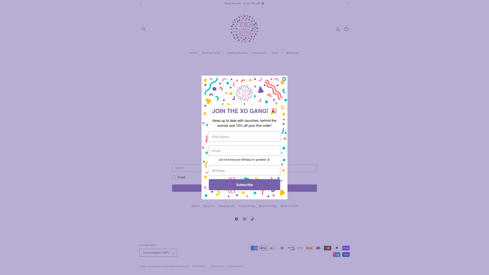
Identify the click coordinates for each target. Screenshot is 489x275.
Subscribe (244, 184)
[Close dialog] (284, 79)
